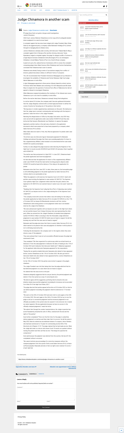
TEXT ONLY (33, 10)
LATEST (25, 10)
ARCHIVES (47, 10)
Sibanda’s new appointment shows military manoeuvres (63, 367)
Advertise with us (93, 20)
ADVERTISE (74, 10)
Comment (20, 387)
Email (48, 401)
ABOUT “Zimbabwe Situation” (60, 10)
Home (18, 10)
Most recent (82, 23)
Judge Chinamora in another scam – (42, 30)
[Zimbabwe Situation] (34, 6)
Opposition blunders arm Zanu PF (26, 366)
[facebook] (106, 6)
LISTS (40, 10)
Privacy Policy (22, 417)
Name (19, 401)
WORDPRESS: (33, 373)
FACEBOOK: (41, 373)
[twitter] (104, 6)
